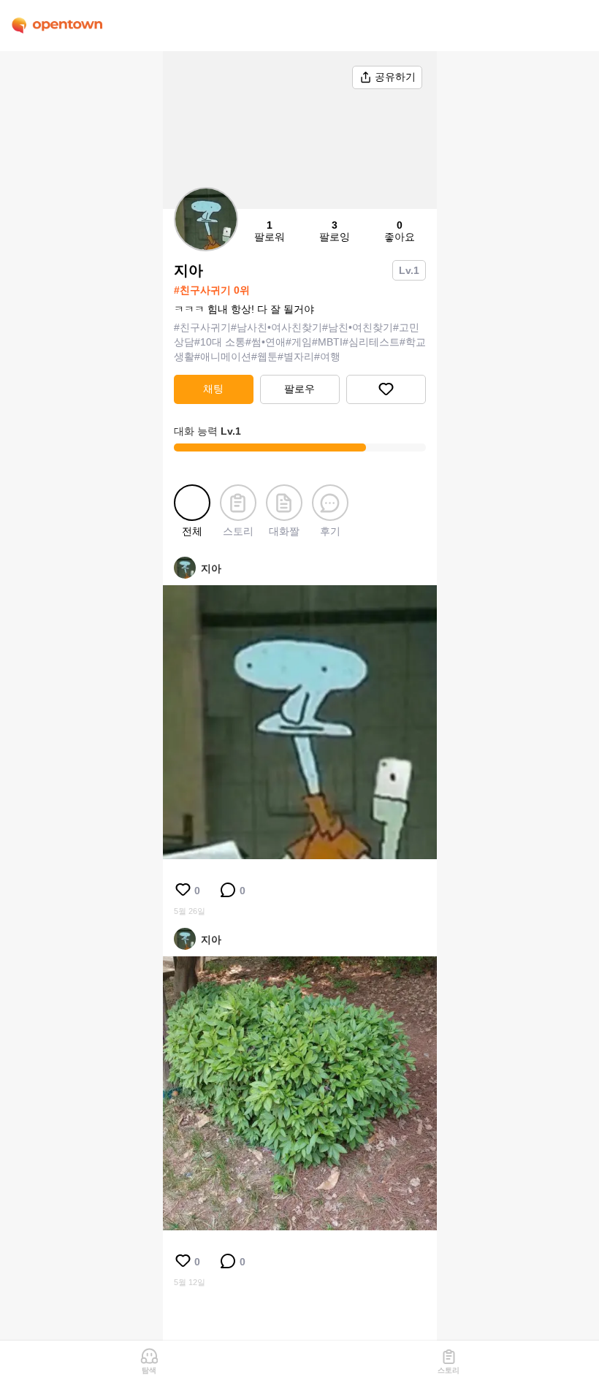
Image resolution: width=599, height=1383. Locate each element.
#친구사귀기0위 (212, 290)
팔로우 (299, 389)
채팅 (213, 389)
